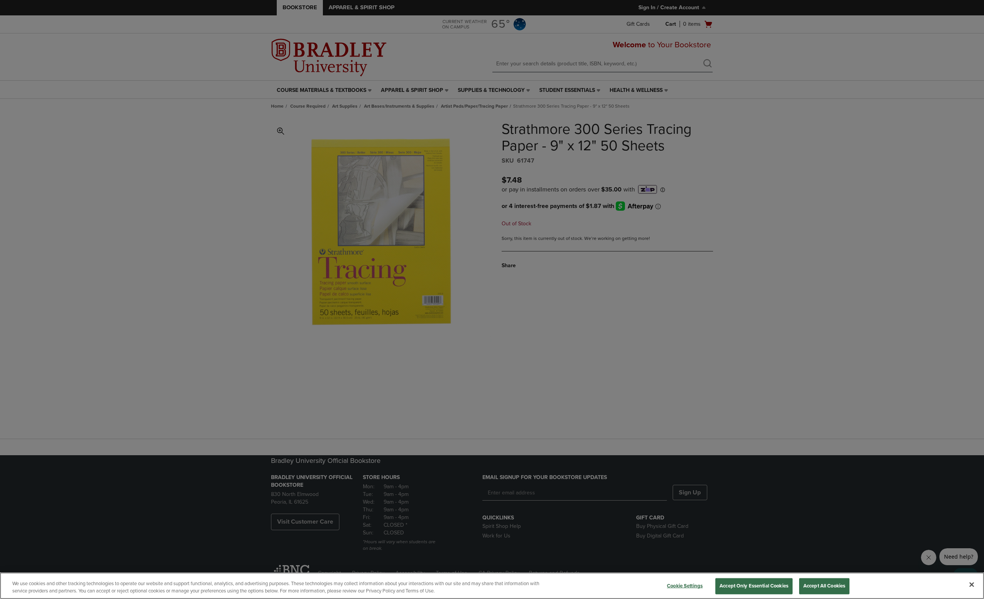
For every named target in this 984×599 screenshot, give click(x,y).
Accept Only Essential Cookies (754, 586)
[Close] (971, 584)
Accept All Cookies (824, 586)
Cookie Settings (685, 586)
